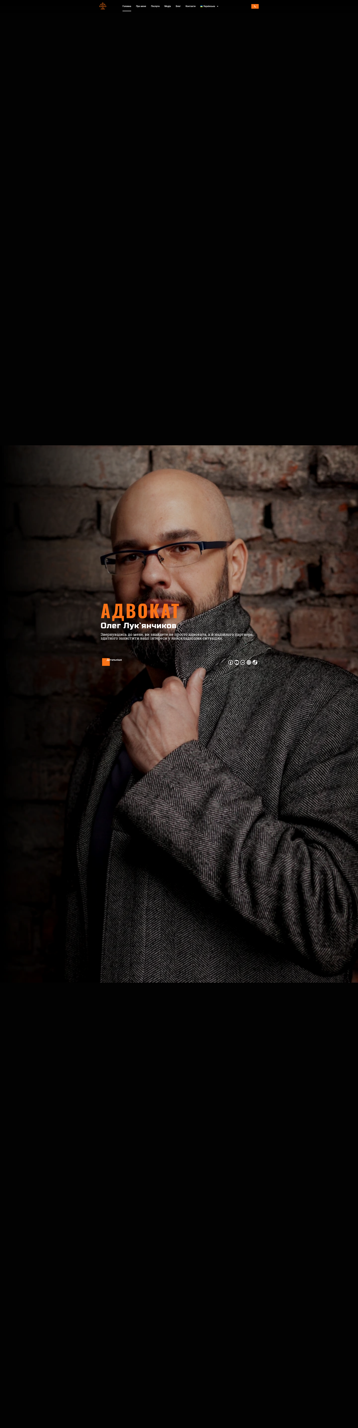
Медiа (167, 6)
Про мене (141, 6)
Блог (178, 6)
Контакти (191, 6)
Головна (127, 6)
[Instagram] (249, 662)
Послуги (155, 6)
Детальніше (114, 659)
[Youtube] (236, 662)
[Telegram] (242, 662)
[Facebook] (230, 662)
